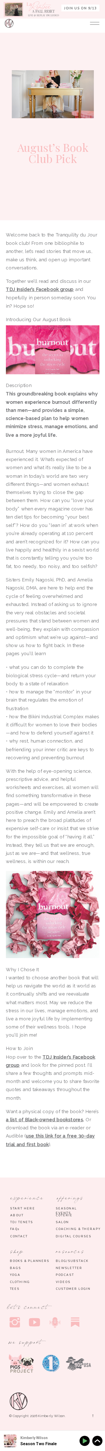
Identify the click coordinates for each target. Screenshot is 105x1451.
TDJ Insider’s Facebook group (40, 289)
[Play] (85, 1441)
